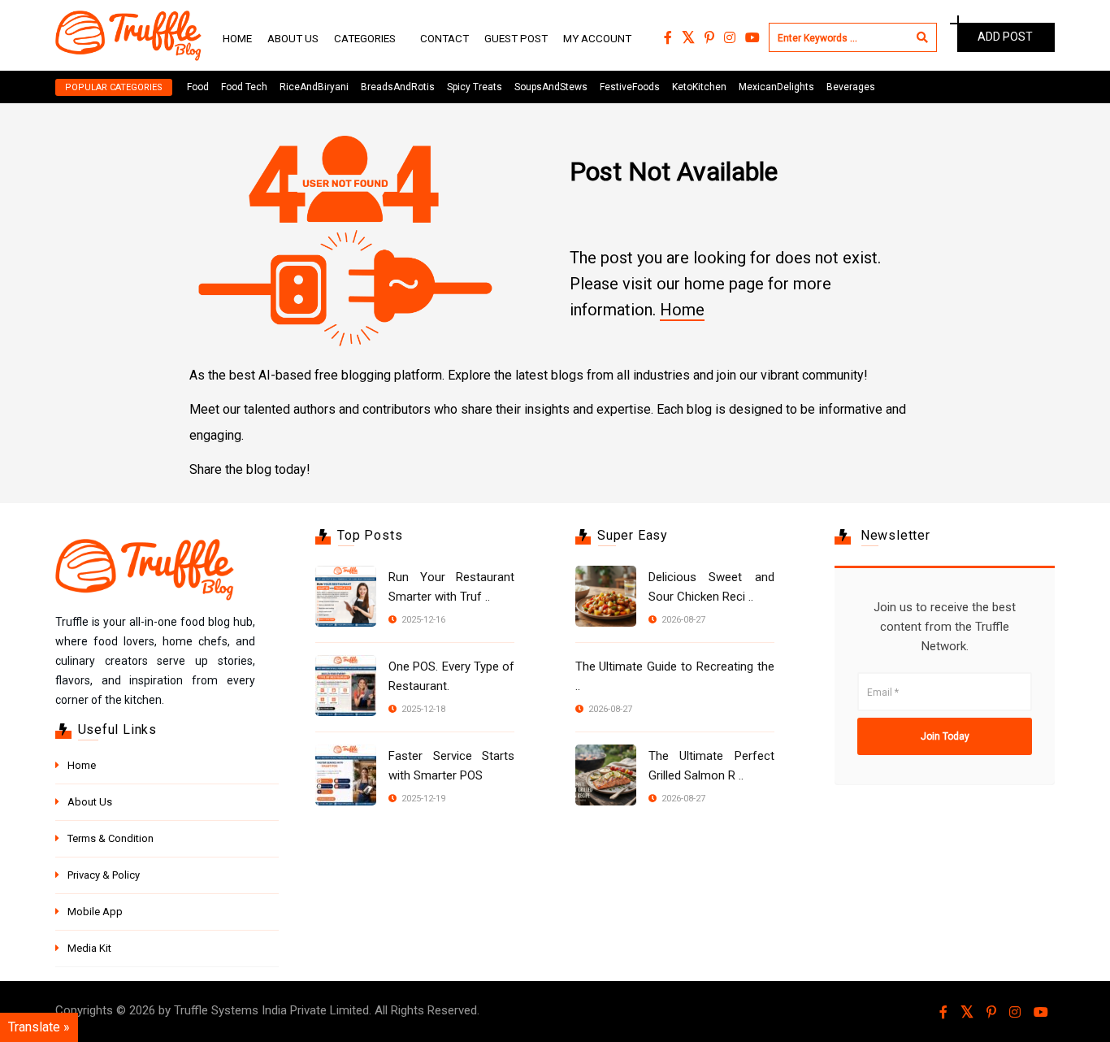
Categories (365, 38)
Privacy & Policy (103, 875)
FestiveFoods (630, 87)
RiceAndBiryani (314, 87)
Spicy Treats (474, 87)
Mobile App (95, 911)
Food (198, 87)
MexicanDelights (776, 87)
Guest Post (516, 38)
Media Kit (89, 948)
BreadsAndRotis (398, 87)
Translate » (39, 1027)
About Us (293, 38)
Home (237, 38)
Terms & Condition (110, 838)
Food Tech (244, 87)
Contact (444, 38)
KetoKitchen (699, 87)
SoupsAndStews (551, 87)
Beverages (850, 87)
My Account (597, 38)
